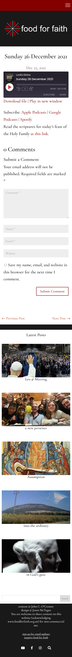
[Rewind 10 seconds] (18, 89)
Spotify (26, 119)
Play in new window (46, 101)
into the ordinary (36, 526)
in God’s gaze (36, 574)
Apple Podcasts (33, 112)
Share (62, 94)
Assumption (36, 477)
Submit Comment (52, 291)
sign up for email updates (36, 634)
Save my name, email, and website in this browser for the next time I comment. (35, 272)
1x (25, 89)
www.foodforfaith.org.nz (23, 621)
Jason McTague (42, 610)
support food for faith (36, 637)
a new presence (36, 428)
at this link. (40, 133)
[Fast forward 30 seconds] (31, 89)
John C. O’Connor (42, 606)
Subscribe (49, 94)
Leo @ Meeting (36, 379)
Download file (15, 101)
